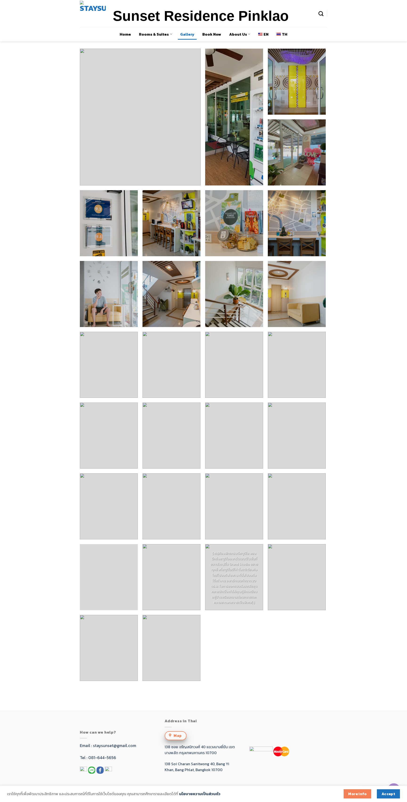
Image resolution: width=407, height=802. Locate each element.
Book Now (211, 34)
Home (125, 34)
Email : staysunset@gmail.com (108, 746)
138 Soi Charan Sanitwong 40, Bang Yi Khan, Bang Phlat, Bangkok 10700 (197, 767)
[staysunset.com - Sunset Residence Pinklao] (93, 14)
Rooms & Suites (154, 34)
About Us (238, 34)
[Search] (320, 13)
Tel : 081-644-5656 (98, 758)
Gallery (187, 34)
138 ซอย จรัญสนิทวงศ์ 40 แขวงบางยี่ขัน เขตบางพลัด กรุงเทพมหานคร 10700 (200, 750)
